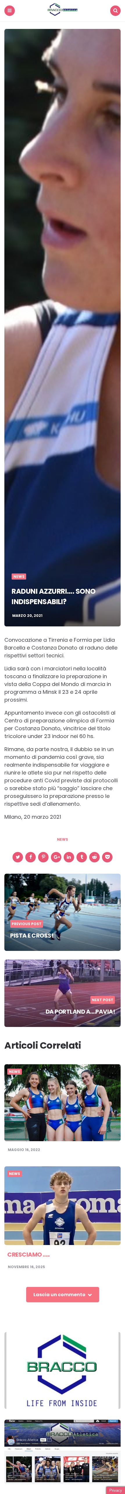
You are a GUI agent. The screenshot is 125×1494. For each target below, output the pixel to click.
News (18, 577)
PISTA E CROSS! (31, 936)
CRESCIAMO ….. (28, 1254)
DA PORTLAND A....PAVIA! (80, 1012)
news (62, 840)
